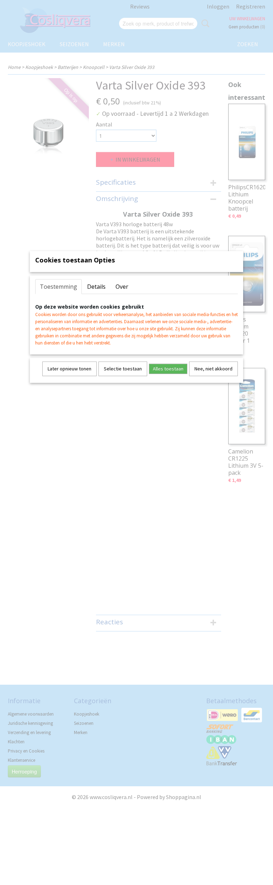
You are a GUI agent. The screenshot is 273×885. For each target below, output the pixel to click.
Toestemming (58, 287)
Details (96, 287)
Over (122, 287)
